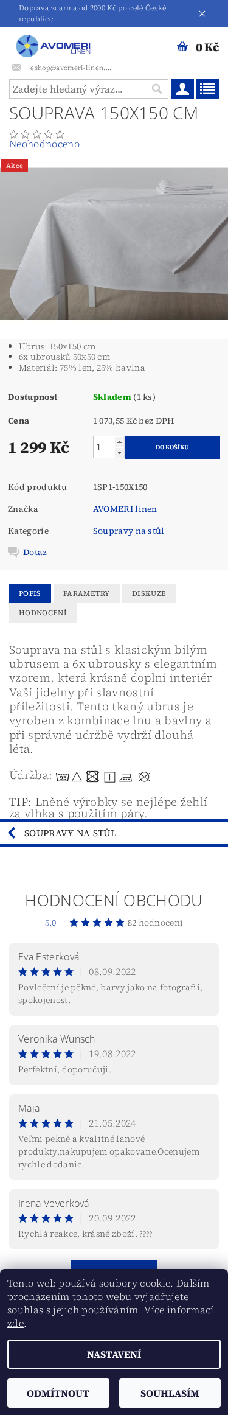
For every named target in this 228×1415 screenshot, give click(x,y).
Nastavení (114, 1354)
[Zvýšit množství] (119, 441)
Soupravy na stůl (129, 531)
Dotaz (35, 552)
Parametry (86, 593)
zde (15, 1323)
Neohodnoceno (44, 143)
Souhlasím (169, 1393)
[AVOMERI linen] (55, 42)
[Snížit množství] (119, 452)
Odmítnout (58, 1393)
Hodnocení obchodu (113, 900)
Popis (30, 593)
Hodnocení (43, 613)
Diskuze (149, 593)
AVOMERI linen (125, 509)
